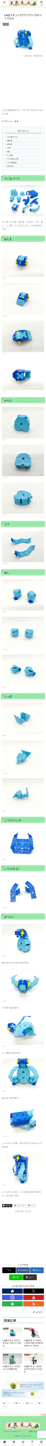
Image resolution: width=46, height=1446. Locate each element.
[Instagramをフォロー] (12, 1297)
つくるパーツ (12, 137)
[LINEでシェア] (8, 964)
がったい (10, 166)
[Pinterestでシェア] (18, 964)
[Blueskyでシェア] (28, 950)
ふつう (33, 1205)
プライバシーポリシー (12, 1431)
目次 (20, 131)
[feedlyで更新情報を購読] (12, 1303)
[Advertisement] (23, 82)
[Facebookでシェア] (8, 957)
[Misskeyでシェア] (38, 950)
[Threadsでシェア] (18, 957)
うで (9, 148)
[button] (30, 1277)
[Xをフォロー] (33, 1291)
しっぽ (9, 155)
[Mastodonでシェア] (18, 950)
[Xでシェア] (8, 950)
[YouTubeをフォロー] (33, 1297)
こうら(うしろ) (12, 159)
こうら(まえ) (12, 162)
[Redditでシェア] (28, 957)
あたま (9, 140)
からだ (9, 144)
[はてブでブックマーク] (38, 957)
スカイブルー (21, 1205)
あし (9, 151)
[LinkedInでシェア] (28, 964)
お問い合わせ (34, 1431)
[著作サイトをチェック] (12, 1291)
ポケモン (8, 1205)
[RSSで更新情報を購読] (33, 1303)
